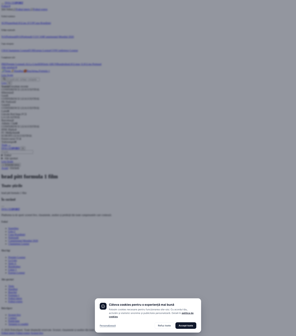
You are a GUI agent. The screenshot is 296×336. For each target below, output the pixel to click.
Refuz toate (164, 325)
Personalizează (108, 325)
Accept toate (186, 325)
